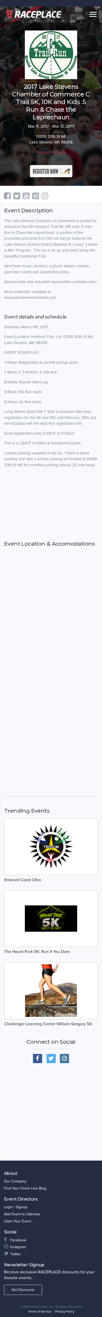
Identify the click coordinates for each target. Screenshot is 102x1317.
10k (57, 152)
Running (43, 152)
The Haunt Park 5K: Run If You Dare (37, 951)
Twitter (15, 1254)
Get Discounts (23, 1290)
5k (63, 152)
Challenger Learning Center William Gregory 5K (48, 1024)
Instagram (18, 1247)
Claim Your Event (17, 1221)
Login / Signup (15, 1207)
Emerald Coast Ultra (22, 880)
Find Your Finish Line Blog (25, 1188)
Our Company (15, 1181)
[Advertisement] (51, 504)
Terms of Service (39, 1311)
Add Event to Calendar (22, 1214)
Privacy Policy (64, 1311)
